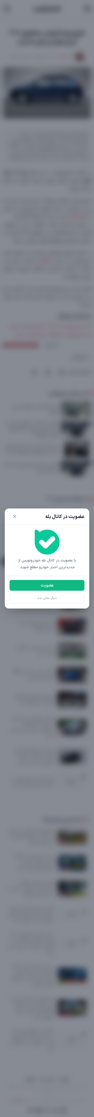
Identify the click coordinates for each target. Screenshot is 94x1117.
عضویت (47, 585)
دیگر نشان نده (47, 598)
